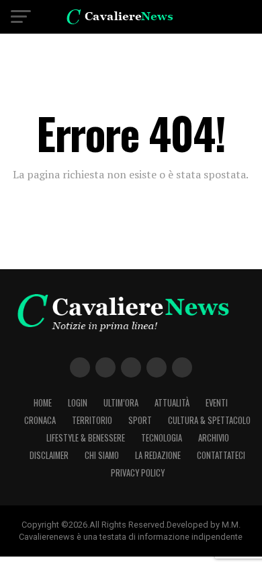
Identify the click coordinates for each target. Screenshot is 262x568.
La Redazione (158, 455)
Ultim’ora (120, 402)
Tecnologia (161, 437)
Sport (140, 420)
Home (43, 402)
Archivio (213, 437)
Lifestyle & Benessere (85, 437)
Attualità (172, 402)
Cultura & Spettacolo (209, 420)
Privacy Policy (138, 472)
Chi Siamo (102, 455)
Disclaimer (49, 455)
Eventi (217, 402)
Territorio (92, 420)
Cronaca (40, 420)
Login (77, 402)
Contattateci (221, 455)
